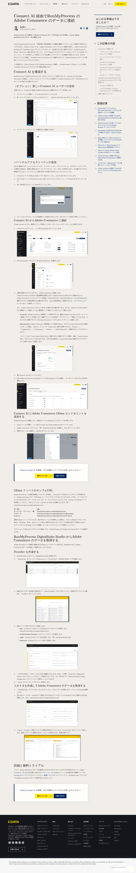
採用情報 (86, 843)
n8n (115, 837)
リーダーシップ (87, 837)
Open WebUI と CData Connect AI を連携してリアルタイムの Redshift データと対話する (110, 140)
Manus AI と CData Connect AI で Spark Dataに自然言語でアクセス (109, 146)
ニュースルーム (87, 831)
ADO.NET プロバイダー (44, 831)
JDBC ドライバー (42, 828)
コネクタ (70, 826)
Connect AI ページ (20, 775)
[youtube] (16, 842)
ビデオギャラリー (104, 843)
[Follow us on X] (84, 28)
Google (116, 831)
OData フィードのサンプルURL (110, 75)
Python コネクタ (42, 834)
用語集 (101, 840)
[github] (19, 842)
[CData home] (15, 3)
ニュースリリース (88, 828)
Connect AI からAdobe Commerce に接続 (107, 63)
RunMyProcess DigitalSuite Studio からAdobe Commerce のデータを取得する (109, 80)
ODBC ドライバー (42, 826)
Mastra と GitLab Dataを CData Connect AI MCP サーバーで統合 (108, 151)
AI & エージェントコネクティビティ (74, 834)
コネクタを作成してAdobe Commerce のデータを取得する (110, 90)
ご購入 (104, 4)
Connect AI (56, 828)
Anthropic (117, 826)
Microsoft (117, 834)
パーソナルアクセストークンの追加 (110, 58)
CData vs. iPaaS (73, 841)
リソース (101, 834)
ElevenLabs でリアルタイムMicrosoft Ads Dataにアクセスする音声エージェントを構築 (109, 110)
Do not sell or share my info (119, 867)
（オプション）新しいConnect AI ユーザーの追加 (110, 53)
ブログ (101, 831)
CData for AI (85, 4)
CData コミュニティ (105, 826)
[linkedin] (9, 842)
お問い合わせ (120, 4)
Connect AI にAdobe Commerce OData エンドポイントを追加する (111, 70)
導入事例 (101, 828)
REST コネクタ (41, 840)
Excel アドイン (41, 843)
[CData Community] (23, 842)
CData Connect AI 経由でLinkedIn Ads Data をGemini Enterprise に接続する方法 (110, 118)
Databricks (117, 828)
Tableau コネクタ (42, 849)
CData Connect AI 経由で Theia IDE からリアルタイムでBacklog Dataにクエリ (110, 170)
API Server (40, 837)
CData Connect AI (27, 470)
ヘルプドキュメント (80, 301)
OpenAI (116, 840)
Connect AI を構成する (105, 49)
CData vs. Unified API (74, 844)
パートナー (71, 838)
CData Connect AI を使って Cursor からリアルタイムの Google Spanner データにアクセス (109, 125)
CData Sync (56, 826)
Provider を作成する (106, 86)
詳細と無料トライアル (105, 94)
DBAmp (55, 834)
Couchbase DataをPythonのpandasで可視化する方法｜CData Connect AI (110, 132)
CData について (88, 826)
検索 (109, 4)
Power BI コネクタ (42, 846)
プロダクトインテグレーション (74, 829)
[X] (13, 842)
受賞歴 (85, 834)
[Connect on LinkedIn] (87, 28)
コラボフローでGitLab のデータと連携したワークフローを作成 (110, 164)
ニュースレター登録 (104, 837)
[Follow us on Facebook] (81, 28)
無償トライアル (49, 775)
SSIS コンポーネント (59, 831)
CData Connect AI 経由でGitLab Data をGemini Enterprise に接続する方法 (109, 158)
